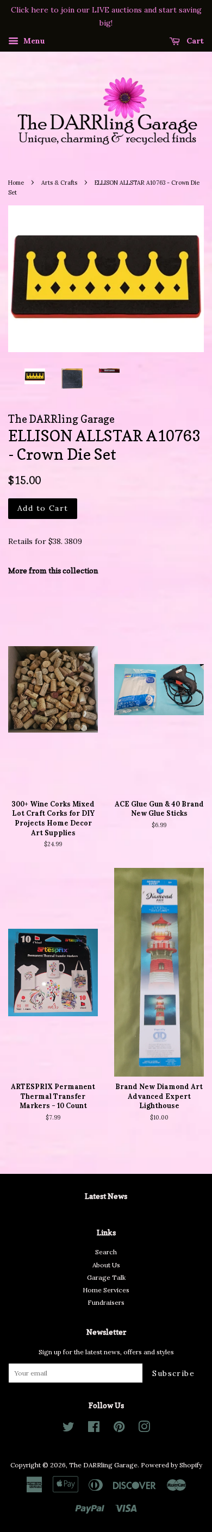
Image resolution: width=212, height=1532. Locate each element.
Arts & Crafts (59, 182)
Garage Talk (106, 1277)
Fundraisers (106, 1302)
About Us (106, 1265)
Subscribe (173, 1373)
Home (16, 182)
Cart (194, 41)
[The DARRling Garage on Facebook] (94, 1429)
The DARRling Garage (103, 1465)
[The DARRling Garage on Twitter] (68, 1429)
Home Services (106, 1290)
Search (106, 1252)
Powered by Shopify (171, 1465)
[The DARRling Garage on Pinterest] (119, 1429)
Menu (33, 41)
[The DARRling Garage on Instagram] (144, 1429)
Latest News (106, 1195)
